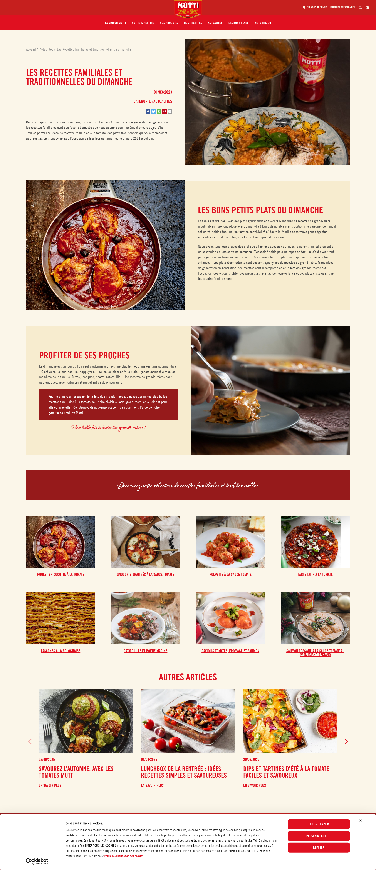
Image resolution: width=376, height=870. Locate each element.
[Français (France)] (367, 7)
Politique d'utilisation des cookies (124, 856)
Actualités (47, 49)
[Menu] (88, 7)
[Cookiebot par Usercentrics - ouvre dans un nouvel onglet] (37, 861)
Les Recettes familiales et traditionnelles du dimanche (94, 49)
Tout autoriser (319, 824)
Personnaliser (316, 836)
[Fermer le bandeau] (360, 820)
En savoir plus (50, 785)
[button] (115, 22)
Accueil (31, 49)
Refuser (318, 848)
